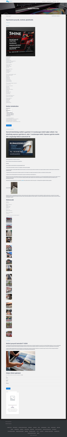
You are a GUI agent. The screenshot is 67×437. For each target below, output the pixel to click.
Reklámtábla (26, 431)
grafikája (22, 180)
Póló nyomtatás (54, 429)
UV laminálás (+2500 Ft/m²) (10, 114)
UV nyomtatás (41, 431)
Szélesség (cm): (8, 108)
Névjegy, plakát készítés (38, 429)
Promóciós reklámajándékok (20, 431)
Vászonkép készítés (56, 431)
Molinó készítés (32, 429)
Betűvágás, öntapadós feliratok (23, 427)
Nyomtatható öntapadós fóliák (47, 429)
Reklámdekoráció (49, 1)
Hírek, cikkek (54, 1)
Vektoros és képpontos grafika (32, 433)
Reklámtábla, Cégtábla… (32, 431)
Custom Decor (44, 1)
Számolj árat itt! (8, 22)
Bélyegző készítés (15, 427)
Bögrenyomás (30, 427)
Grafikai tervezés (53, 427)
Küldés (8, 388)
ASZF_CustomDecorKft (8, 421)
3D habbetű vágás (9, 427)
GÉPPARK (49, 427)
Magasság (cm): (8, 110)
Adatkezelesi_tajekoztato (8, 423)
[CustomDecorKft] (9, 1)
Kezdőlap (7, 15)
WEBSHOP (38, 433)
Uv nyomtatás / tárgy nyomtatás (49, 431)
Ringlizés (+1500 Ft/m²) (10, 112)
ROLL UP (38, 431)
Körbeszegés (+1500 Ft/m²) (10, 113)
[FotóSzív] (12, 398)
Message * (7, 383)
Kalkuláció (8, 125)
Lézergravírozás (16, 429)
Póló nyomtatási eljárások (11, 431)
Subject (7, 380)
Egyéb (12, 406)
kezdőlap (12, 429)
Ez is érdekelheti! (8, 340)
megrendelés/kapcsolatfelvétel (10, 129)
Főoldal (39, 427)
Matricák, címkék (27, 429)
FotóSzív (12, 407)
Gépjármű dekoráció (43, 427)
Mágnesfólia (21, 429)
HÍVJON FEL (7, 25)
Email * (7, 377)
